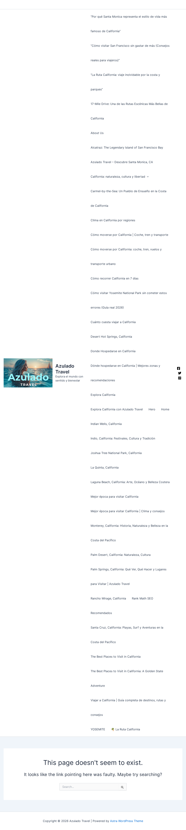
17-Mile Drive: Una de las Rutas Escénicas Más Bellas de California (129, 111)
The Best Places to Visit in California (116, 656)
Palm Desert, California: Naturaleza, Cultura (121, 555)
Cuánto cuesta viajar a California (113, 322)
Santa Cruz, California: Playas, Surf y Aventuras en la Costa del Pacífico (127, 635)
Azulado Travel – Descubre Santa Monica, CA (122, 162)
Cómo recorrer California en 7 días (114, 278)
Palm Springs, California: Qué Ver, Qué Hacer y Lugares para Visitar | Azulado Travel (128, 576)
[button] (147, 176)
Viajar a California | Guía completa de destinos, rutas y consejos (128, 707)
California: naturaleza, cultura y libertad (118, 176)
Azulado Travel (64, 368)
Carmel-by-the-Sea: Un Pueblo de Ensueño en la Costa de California (128, 198)
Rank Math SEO (142, 598)
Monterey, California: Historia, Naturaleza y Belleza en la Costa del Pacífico (129, 533)
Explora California (103, 395)
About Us (97, 133)
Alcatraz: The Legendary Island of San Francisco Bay (127, 147)
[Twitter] (179, 373)
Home (165, 409)
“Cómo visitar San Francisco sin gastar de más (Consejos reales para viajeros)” (130, 53)
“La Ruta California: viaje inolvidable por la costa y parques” (125, 82)
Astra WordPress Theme (126, 821)
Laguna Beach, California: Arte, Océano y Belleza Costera (130, 482)
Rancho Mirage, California (108, 598)
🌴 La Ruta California (125, 729)
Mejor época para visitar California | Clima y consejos (128, 511)
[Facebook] (178, 368)
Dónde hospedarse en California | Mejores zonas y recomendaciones (125, 373)
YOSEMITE (98, 729)
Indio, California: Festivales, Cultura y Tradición (123, 438)
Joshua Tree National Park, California (116, 453)
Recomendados (101, 613)
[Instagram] (179, 378)
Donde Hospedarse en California (113, 351)
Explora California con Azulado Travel (117, 409)
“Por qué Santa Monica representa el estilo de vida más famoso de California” (129, 24)
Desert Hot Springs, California (111, 336)
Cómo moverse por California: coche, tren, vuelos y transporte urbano (126, 256)
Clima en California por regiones (113, 220)
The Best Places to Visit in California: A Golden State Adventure (127, 678)
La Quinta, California (105, 467)
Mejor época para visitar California (114, 496)
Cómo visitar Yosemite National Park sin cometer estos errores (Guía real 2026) (129, 300)
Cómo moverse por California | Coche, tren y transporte (129, 235)
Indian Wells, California (106, 424)
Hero (152, 409)
